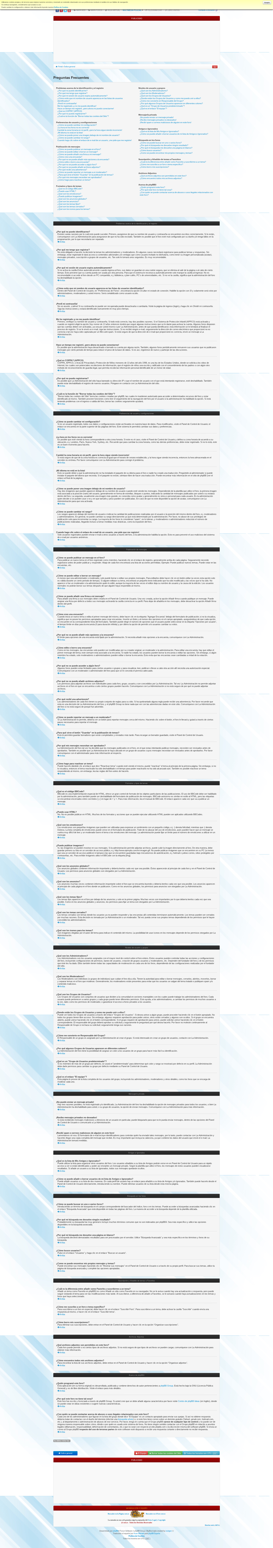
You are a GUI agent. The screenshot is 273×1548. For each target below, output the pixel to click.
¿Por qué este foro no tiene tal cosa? (156, 190)
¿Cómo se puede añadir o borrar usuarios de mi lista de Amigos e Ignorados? (174, 134)
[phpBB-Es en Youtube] (69, 10)
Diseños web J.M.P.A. (212, 1525)
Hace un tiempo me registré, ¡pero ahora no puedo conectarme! (85, 108)
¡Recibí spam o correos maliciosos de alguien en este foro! (165, 122)
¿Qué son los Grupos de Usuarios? (155, 96)
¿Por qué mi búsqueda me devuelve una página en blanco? (166, 148)
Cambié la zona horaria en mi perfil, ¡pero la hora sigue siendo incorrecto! (89, 130)
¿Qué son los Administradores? (154, 91)
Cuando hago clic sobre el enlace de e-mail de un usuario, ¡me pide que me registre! (94, 140)
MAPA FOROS (96, 10)
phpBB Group (166, 1386)
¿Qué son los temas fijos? (68, 204)
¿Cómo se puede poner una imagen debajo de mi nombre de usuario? (88, 135)
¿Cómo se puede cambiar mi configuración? (77, 125)
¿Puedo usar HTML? (66, 191)
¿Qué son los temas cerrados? (71, 207)
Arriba (62, 242)
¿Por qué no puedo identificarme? (72, 91)
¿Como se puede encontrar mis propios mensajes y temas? (166, 153)
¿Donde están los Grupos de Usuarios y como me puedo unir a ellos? (170, 98)
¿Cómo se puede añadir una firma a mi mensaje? (79, 154)
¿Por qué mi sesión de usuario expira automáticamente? (82, 96)
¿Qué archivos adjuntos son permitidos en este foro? (163, 176)
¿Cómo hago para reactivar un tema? (74, 180)
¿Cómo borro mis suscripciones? (154, 167)
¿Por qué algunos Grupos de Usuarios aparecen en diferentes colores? (171, 103)
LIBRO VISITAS (173, 10)
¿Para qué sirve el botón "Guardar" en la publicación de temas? (85, 175)
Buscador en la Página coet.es (118, 1514)
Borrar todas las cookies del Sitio (166, 1453)
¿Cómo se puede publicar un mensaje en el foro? (79, 149)
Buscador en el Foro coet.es (156, 1514)
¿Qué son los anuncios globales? (72, 199)
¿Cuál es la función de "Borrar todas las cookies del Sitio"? (83, 116)
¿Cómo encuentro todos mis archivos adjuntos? (161, 178)
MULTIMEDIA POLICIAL (132, 10)
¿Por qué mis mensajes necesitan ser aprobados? (79, 177)
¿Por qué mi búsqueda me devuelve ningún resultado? (164, 145)
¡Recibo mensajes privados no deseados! (158, 120)
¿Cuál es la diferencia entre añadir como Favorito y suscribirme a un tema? (173, 162)
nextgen (169, 1531)
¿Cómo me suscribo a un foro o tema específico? (161, 164)
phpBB (115, 1531)
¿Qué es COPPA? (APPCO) (69, 111)
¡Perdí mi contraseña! (67, 103)
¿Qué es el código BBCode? (69, 189)
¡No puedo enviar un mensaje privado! (157, 117)
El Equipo (141, 1453)
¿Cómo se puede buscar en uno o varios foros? (161, 143)
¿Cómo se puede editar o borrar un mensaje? (77, 152)
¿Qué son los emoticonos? (69, 194)
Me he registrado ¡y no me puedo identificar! (76, 106)
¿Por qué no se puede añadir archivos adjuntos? (78, 167)
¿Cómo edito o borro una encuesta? (73, 162)
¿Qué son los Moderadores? (152, 93)
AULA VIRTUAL (113, 10)
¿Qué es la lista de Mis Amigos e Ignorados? (159, 131)
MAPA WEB (80, 10)
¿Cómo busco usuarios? (151, 150)
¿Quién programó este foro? (152, 187)
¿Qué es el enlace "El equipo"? (153, 108)
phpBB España (154, 1533)
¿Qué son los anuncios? (68, 201)
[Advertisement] (136, 40)
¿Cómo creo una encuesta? (69, 157)
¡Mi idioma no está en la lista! (70, 133)
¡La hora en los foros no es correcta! (73, 128)
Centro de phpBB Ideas (189, 1401)
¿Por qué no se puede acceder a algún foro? (77, 165)
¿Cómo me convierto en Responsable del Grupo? (162, 101)
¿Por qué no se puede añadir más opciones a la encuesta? (83, 159)
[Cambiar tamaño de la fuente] (215, 66)
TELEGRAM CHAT (154, 10)
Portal (60, 66)
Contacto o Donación (206, 10)
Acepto (267, 2)
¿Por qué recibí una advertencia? (72, 170)
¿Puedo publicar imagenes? (69, 196)
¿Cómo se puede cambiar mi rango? (73, 138)
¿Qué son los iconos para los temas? (73, 209)
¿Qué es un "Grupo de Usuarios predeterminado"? (162, 106)
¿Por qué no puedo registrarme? (71, 114)
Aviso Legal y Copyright (157, 1520)
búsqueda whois (125, 1419)
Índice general (69, 66)
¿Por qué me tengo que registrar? (72, 93)
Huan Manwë (139, 1533)
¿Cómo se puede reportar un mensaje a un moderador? (82, 172)
